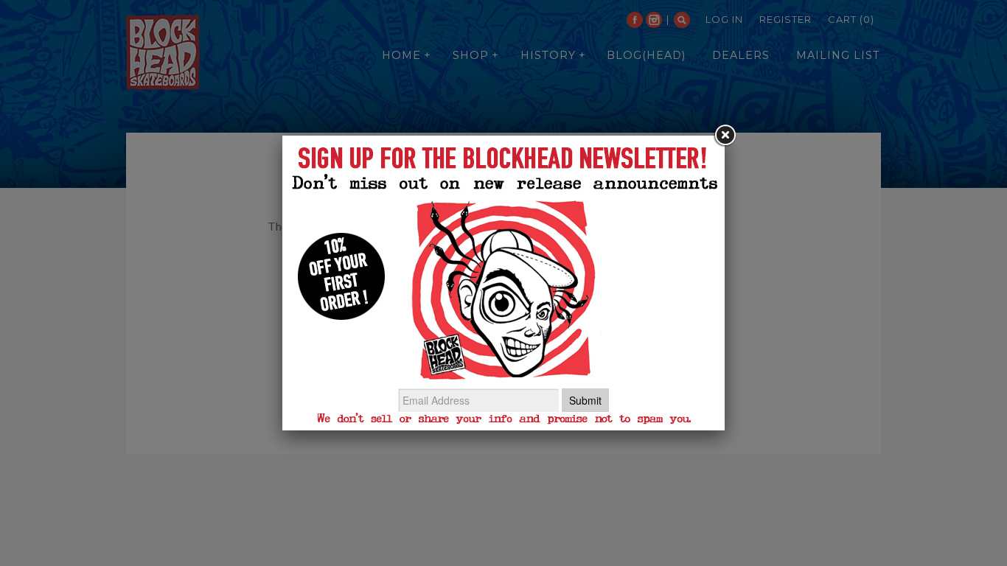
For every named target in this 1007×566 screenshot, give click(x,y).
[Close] (724, 135)
